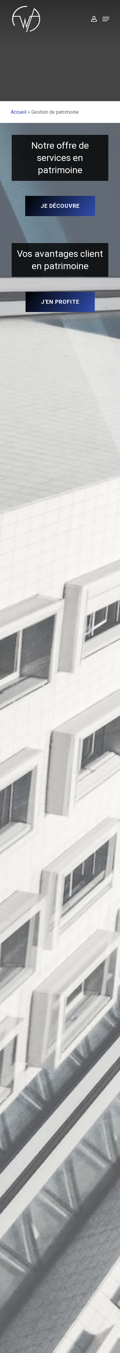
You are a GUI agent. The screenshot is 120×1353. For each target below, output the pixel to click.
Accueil (18, 112)
